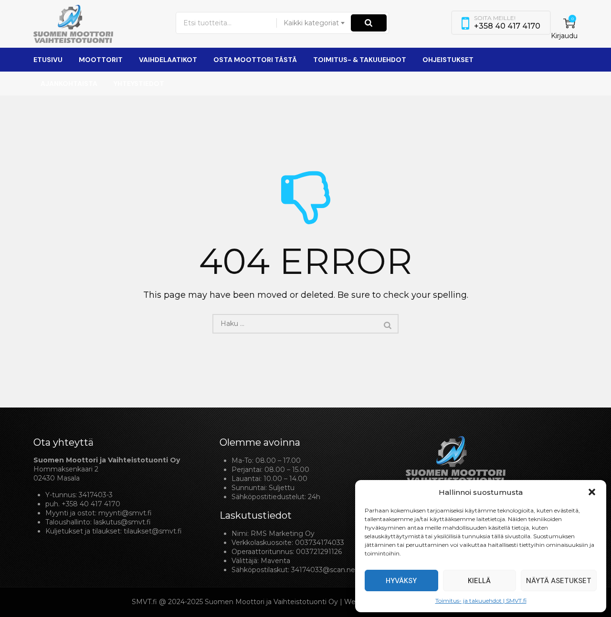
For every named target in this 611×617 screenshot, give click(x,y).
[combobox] (314, 22)
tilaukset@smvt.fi (153, 531)
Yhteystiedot (139, 83)
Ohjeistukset (448, 59)
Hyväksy (401, 581)
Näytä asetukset (558, 581)
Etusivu (48, 59)
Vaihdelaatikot (168, 59)
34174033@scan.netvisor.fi (335, 569)
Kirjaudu (564, 35)
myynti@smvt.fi (125, 513)
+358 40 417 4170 (91, 504)
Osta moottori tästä (255, 59)
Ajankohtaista (69, 83)
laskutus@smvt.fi (122, 522)
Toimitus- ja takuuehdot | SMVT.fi (481, 600)
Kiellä (479, 581)
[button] (592, 492)
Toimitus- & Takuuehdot (359, 59)
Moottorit (101, 59)
